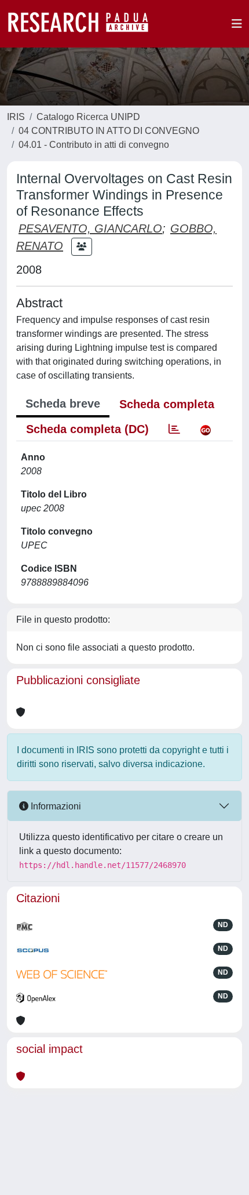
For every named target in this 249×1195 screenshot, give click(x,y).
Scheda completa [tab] (166, 404)
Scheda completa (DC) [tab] (87, 429)
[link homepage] (84, 24)
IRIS (16, 117)
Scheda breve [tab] (62, 403)
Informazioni (54, 806)
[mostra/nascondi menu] (237, 24)
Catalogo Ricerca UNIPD (88, 117)
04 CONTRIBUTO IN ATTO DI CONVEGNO (109, 131)
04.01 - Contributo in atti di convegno (94, 145)
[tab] (174, 429)
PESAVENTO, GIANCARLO (90, 228)
